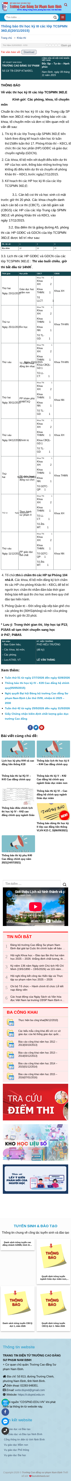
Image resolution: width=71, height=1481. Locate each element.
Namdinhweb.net (40, 1476)
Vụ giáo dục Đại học (15, 1455)
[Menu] (63, 17)
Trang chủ (6, 37)
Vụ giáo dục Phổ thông (16, 1449)
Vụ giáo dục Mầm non (16, 1444)
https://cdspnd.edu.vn (31, 1394)
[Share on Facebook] (30, 727)
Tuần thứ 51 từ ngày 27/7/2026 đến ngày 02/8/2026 (37, 677)
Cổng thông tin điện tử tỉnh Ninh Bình (24, 1439)
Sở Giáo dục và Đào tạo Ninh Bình (23, 1434)
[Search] (67, 6)
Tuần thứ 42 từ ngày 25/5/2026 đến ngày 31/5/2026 (37, 708)
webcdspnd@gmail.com (30, 1390)
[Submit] (55, 17)
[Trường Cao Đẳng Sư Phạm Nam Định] (32, 6)
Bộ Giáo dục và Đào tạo (17, 1429)
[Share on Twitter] (36, 727)
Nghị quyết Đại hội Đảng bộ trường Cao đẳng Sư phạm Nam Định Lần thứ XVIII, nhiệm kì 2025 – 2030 (36, 698)
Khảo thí (21, 37)
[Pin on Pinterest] (41, 727)
